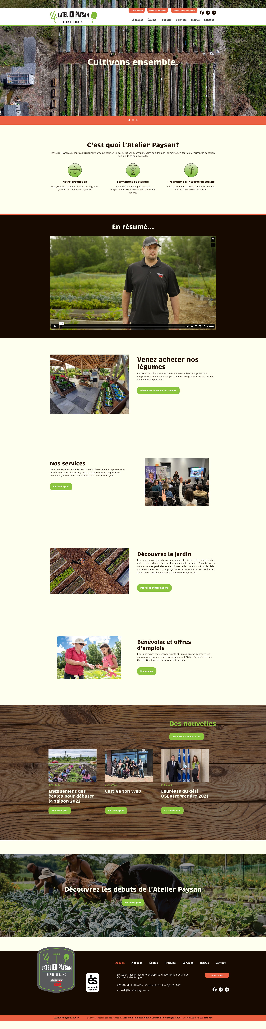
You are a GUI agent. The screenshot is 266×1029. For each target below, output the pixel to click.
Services (181, 19)
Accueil (120, 962)
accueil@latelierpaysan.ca (133, 990)
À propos (137, 19)
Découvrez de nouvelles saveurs (158, 390)
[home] (73, 17)
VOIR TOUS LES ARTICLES (186, 736)
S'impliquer (146, 671)
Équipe (152, 19)
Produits (166, 19)
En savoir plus (61, 486)
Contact (209, 19)
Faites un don (137, 10)
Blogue (195, 19)
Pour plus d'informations (154, 587)
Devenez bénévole (157, 10)
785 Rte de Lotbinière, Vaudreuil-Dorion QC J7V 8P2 (149, 985)
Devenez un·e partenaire (184, 10)
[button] (5, 62)
